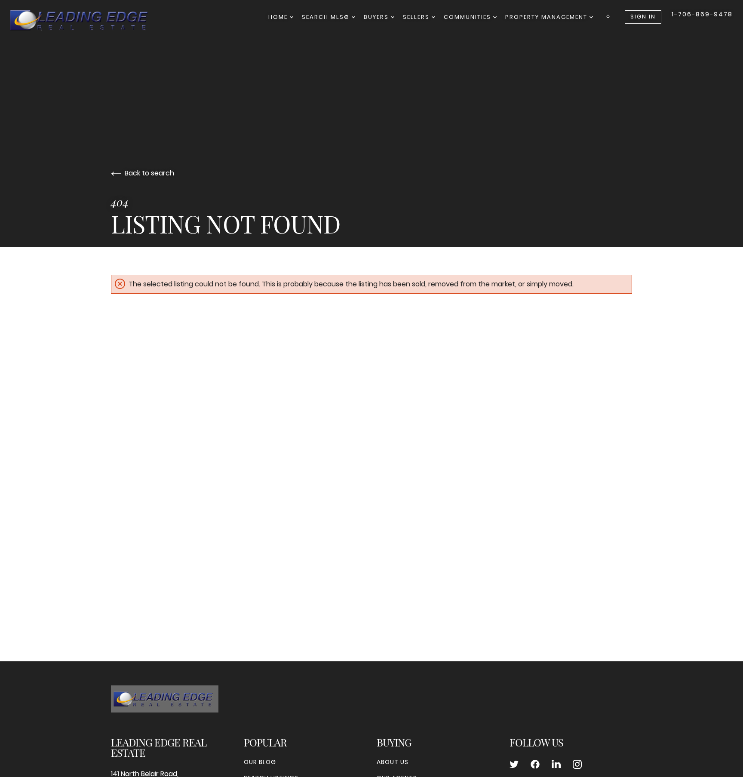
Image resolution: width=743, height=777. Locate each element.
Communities (468, 17)
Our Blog (260, 762)
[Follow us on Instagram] (577, 764)
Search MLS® (327, 17)
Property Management (547, 17)
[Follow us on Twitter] (514, 764)
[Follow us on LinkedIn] (556, 764)
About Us (392, 762)
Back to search (149, 173)
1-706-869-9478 (702, 14)
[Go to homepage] (87, 20)
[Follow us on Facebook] (535, 764)
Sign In (643, 16)
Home (279, 17)
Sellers (417, 17)
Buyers (377, 17)
